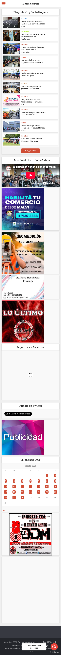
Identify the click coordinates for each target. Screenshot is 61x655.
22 (47, 492)
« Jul (3, 510)
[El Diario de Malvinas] (30, 3)
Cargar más (30, 150)
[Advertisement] (30, 590)
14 (39, 486)
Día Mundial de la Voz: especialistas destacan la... (32, 61)
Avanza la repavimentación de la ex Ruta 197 (33, 113)
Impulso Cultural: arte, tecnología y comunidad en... (31, 101)
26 (22, 497)
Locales (24, 44)
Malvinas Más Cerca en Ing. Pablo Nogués (33, 74)
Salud (23, 57)
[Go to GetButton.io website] (54, 652)
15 (47, 486)
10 (6, 486)
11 (14, 486)
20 (30, 492)
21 (39, 492)
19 (22, 492)
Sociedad (25, 32)
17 (6, 492)
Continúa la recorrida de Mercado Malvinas (31, 139)
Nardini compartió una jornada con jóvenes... (31, 87)
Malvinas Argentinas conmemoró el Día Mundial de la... (33, 127)
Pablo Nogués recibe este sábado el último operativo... (32, 49)
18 (14, 492)
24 (6, 497)
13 (30, 486)
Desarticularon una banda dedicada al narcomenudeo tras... (33, 23)
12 (22, 486)
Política (24, 84)
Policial (24, 19)
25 (14, 497)
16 (55, 486)
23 (55, 492)
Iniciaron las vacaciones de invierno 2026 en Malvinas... (33, 36)
